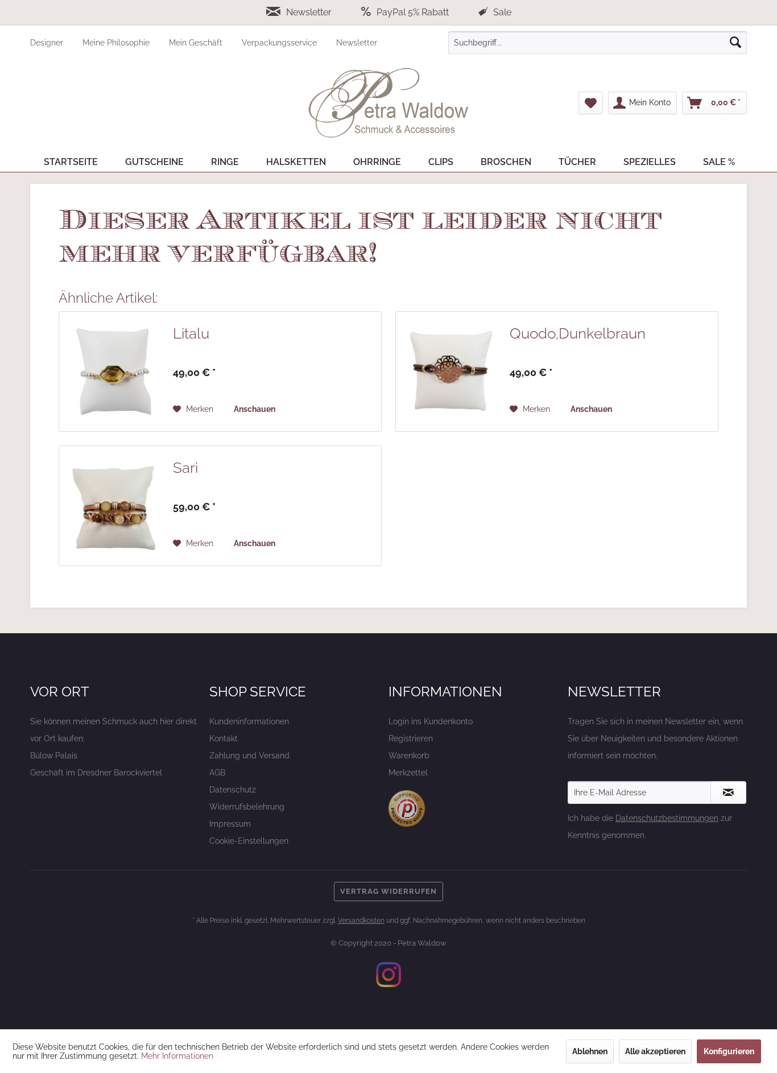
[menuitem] (56, 42)
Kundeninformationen (249, 721)
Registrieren (410, 738)
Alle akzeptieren (655, 1051)
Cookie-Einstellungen (248, 840)
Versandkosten (361, 921)
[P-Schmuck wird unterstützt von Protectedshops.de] (406, 808)
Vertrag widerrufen (388, 891)
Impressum (230, 823)
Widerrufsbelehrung (246, 806)
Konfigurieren (729, 1051)
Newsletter (309, 12)
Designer (47, 42)
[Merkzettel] (590, 103)
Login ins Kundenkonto (430, 721)
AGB (217, 772)
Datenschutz (232, 789)
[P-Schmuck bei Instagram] (388, 974)
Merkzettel (408, 772)
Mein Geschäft (197, 42)
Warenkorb (408, 755)
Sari (185, 467)
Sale (501, 12)
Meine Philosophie (117, 42)
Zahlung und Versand (249, 755)
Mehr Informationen (177, 1055)
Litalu (191, 333)
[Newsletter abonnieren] (728, 792)
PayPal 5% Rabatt (412, 12)
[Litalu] (113, 371)
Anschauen (254, 409)
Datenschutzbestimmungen (666, 818)
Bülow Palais (53, 755)
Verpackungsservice (280, 42)
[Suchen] (735, 42)
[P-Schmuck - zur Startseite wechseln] (388, 103)
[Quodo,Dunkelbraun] (450, 371)
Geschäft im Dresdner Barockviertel (96, 772)
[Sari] (113, 505)
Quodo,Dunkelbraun (578, 333)
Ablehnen (589, 1051)
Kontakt (223, 738)
